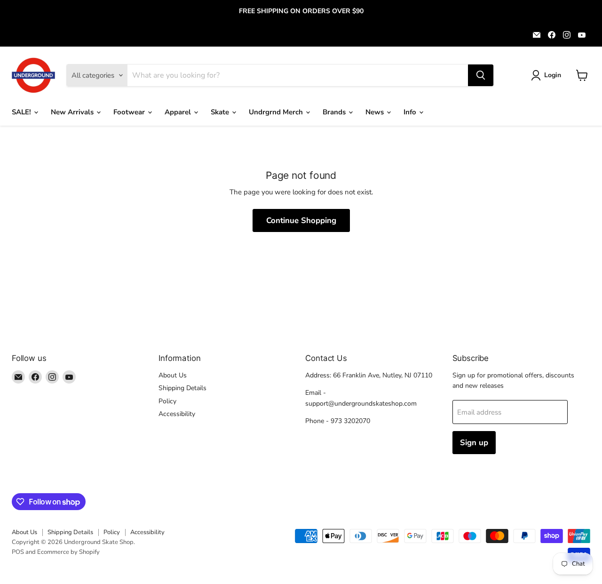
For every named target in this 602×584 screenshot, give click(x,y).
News (375, 112)
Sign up (474, 442)
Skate (221, 112)
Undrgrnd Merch (277, 112)
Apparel (179, 112)
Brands (335, 112)
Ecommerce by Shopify (68, 552)
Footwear (130, 112)
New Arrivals (73, 112)
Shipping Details (182, 388)
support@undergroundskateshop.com (361, 403)
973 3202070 (350, 420)
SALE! (22, 112)
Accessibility (176, 413)
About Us (172, 375)
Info (411, 112)
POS (18, 552)
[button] (547, 75)
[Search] (480, 75)
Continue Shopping (301, 220)
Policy (167, 401)
